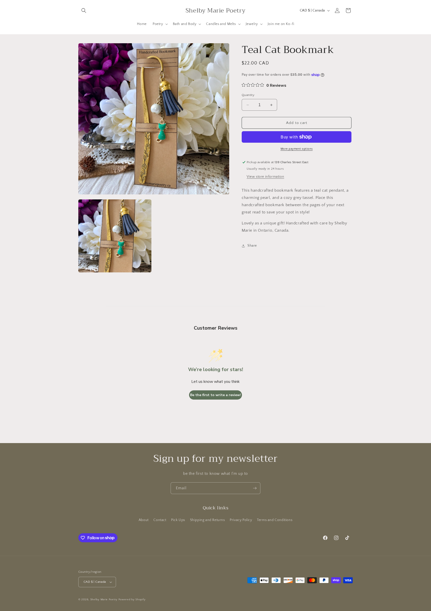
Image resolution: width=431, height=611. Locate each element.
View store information (265, 177)
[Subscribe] (254, 488)
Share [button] (252, 246)
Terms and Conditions (274, 520)
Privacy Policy (241, 520)
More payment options (297, 148)
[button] (83, 10)
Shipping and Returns (207, 520)
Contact (159, 520)
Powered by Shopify (132, 599)
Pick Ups (178, 520)
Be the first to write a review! (215, 395)
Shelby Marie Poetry (103, 599)
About (144, 520)
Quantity (248, 95)
